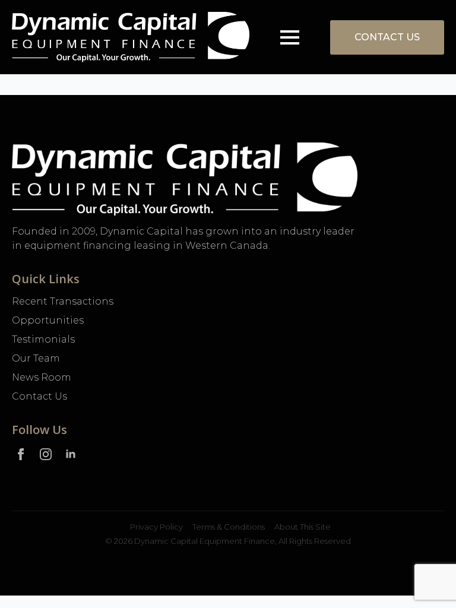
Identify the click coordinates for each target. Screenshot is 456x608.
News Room (41, 377)
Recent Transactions (62, 301)
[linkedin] (71, 454)
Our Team (36, 358)
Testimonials (43, 339)
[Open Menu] (289, 37)
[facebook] (21, 454)
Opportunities (48, 320)
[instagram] (46, 454)
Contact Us (39, 396)
